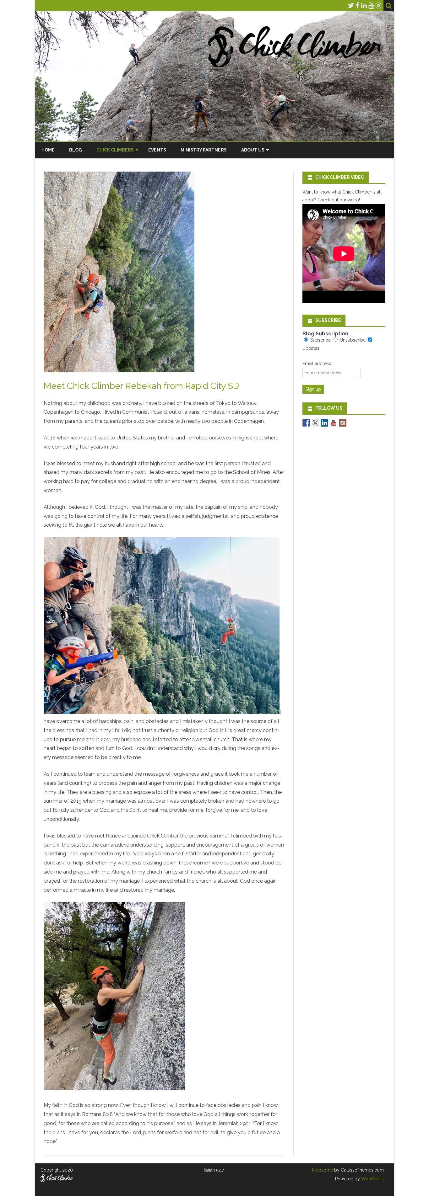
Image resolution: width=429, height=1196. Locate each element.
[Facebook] (358, 5)
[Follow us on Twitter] (315, 423)
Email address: (317, 363)
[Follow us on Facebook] (306, 423)
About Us (252, 149)
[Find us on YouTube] (333, 423)
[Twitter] (351, 5)
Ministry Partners (204, 149)
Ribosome (322, 1169)
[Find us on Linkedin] (324, 423)
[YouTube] (371, 5)
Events (157, 149)
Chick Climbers (115, 149)
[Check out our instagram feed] (342, 423)
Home (48, 149)
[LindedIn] (364, 5)
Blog (75, 149)
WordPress (372, 1178)
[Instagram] (378, 5)
